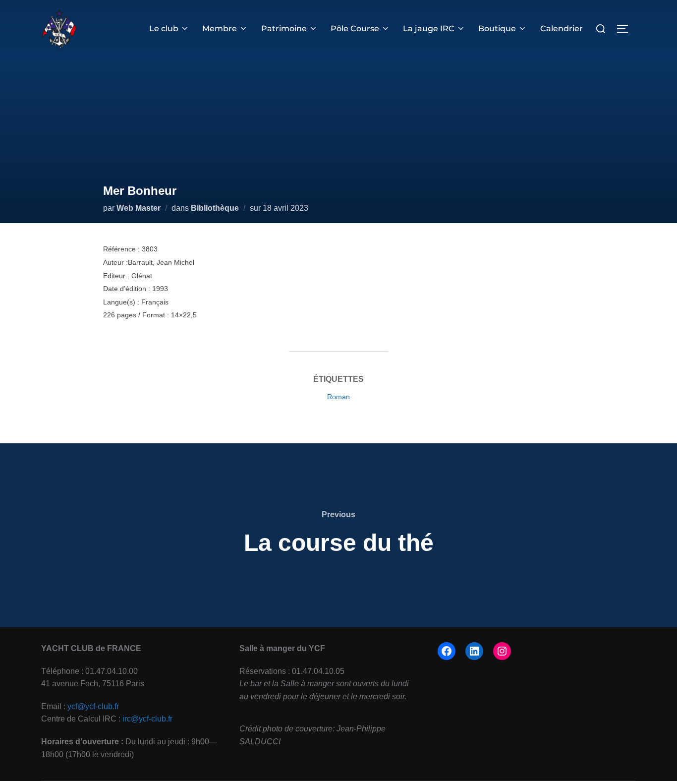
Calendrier (561, 28)
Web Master (138, 208)
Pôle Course (355, 28)
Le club (163, 28)
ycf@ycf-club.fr (93, 706)
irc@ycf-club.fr (147, 719)
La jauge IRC (428, 28)
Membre (219, 28)
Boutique (497, 28)
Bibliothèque (215, 208)
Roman (338, 397)
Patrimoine (284, 28)
